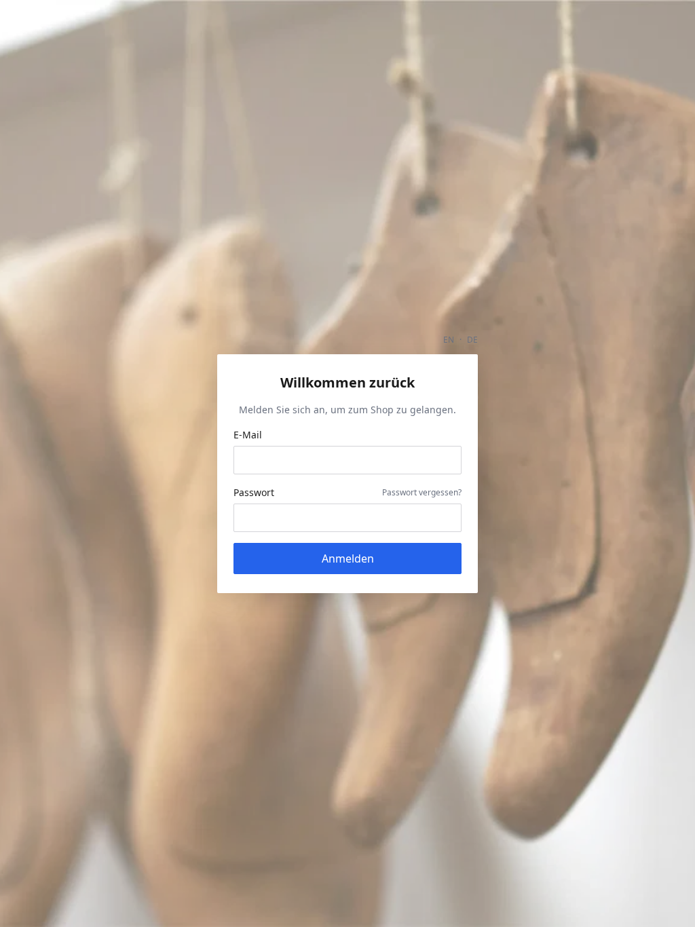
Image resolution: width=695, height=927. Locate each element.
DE (472, 339)
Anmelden (348, 558)
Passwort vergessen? (422, 492)
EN (448, 339)
